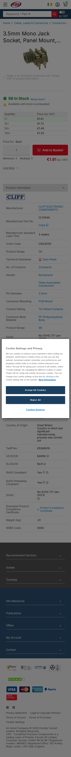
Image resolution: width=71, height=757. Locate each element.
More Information (47, 379)
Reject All (35, 400)
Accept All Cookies (35, 390)
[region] (35, 378)
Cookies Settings (35, 409)
